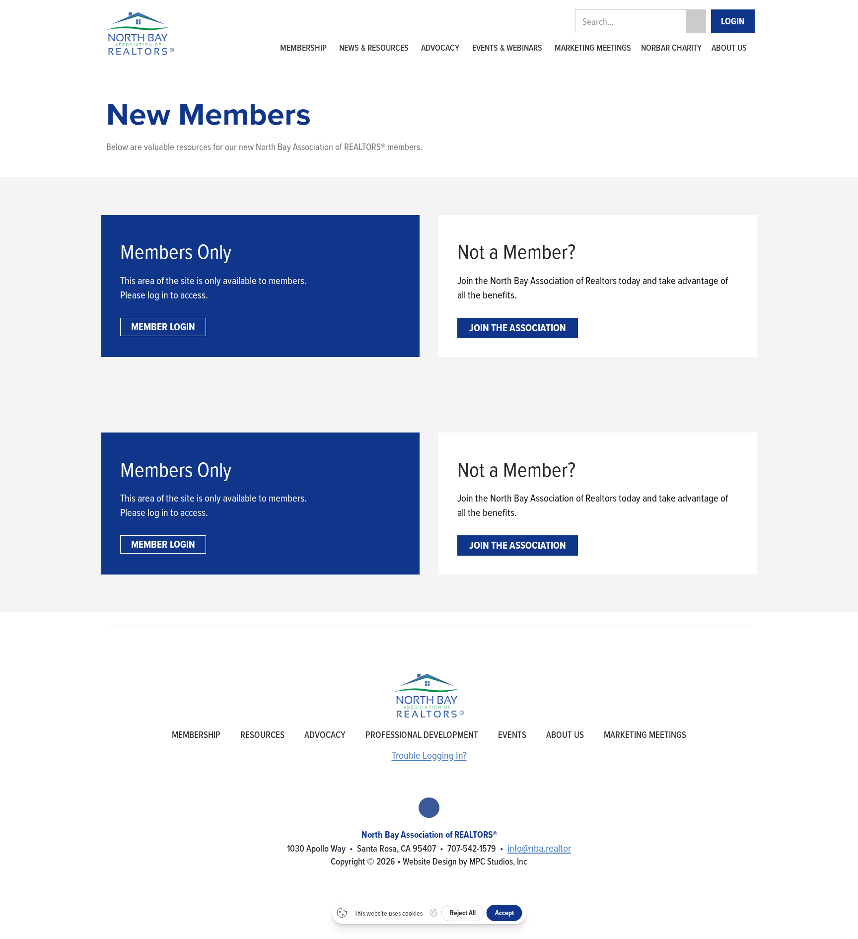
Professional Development (421, 734)
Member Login (163, 326)
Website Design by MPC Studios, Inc (465, 861)
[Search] (696, 22)
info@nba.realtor (539, 848)
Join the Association (517, 327)
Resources (262, 734)
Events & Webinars (507, 47)
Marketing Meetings (593, 47)
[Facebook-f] (429, 807)
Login (733, 21)
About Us (729, 47)
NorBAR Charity (671, 47)
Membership (303, 47)
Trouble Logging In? (429, 755)
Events (512, 734)
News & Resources (374, 47)
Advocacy (440, 47)
